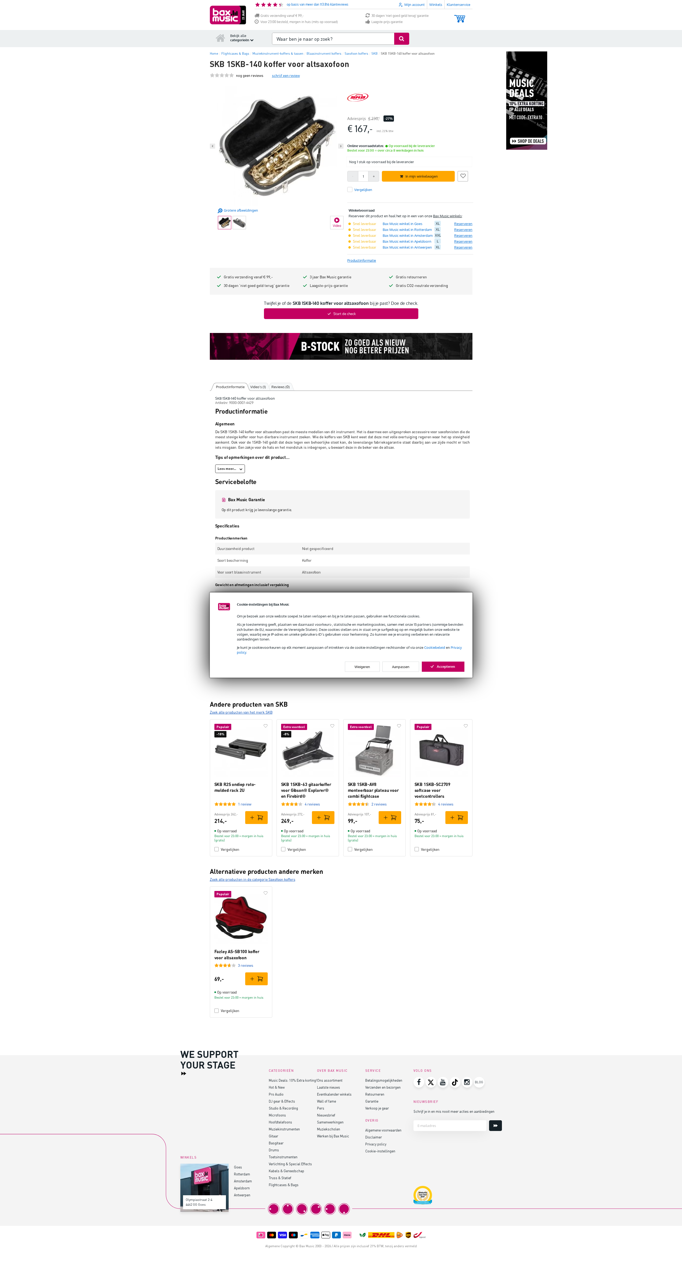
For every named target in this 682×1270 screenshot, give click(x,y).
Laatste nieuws (328, 1087)
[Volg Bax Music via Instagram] (467, 1082)
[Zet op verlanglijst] (463, 175)
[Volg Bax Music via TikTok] (455, 1082)
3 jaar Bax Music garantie (330, 277)
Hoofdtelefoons (280, 1122)
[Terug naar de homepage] (220, 37)
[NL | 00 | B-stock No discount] (341, 346)
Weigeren (362, 666)
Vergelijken (230, 849)
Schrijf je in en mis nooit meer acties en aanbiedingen (453, 1111)
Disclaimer (373, 1137)
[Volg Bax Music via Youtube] (443, 1082)
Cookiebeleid (434, 647)
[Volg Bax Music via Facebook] (418, 1082)
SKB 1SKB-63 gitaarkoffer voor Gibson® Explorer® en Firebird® (306, 790)
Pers (320, 1108)
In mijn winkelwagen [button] (421, 176)
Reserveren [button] (463, 224)
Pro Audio (276, 1094)
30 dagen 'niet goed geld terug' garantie (400, 16)
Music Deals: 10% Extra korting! (293, 1080)
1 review (244, 804)
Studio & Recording (283, 1108)
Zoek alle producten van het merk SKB (241, 712)
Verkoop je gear (377, 1108)
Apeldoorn (242, 1188)
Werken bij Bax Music (333, 1136)
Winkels (435, 4)
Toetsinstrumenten (283, 1157)
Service (373, 1071)
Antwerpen (242, 1195)
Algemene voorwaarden (383, 1130)
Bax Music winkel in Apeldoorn (407, 241)
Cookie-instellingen (380, 1151)
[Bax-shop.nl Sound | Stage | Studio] (228, 15)
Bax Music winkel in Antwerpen (407, 247)
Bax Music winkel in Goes (402, 224)
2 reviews (379, 804)
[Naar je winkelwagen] (460, 16)
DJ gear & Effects (282, 1101)
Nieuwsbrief (326, 1115)
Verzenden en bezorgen (383, 1087)
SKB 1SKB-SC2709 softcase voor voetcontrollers (433, 790)
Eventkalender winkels (334, 1094)
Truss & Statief (280, 1177)
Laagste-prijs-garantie (387, 22)
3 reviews (245, 965)
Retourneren (374, 1094)
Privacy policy (375, 1144)
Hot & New (277, 1087)
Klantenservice (458, 4)
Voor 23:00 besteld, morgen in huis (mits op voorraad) (299, 22)
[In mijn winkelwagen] (256, 817)
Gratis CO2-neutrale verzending (422, 285)
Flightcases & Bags (284, 1184)
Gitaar (273, 1136)
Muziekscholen (328, 1129)
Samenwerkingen (330, 1122)
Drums (274, 1150)
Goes (238, 1167)
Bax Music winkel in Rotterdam (407, 229)
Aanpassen (400, 666)
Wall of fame (326, 1101)
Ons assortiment (329, 1080)
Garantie (371, 1101)
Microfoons (277, 1115)
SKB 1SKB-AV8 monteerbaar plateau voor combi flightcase (373, 790)
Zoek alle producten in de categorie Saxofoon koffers (252, 879)
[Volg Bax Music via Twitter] (431, 1082)
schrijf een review (286, 75)
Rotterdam (242, 1174)
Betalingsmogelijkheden (383, 1080)
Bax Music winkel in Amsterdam (408, 235)
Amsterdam (243, 1181)
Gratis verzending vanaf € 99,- (282, 16)
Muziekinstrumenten (284, 1129)
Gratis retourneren (411, 277)
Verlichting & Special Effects (290, 1164)
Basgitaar (276, 1143)
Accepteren (446, 666)
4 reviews (312, 804)
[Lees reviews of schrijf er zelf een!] (222, 75)
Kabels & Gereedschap (286, 1170)
